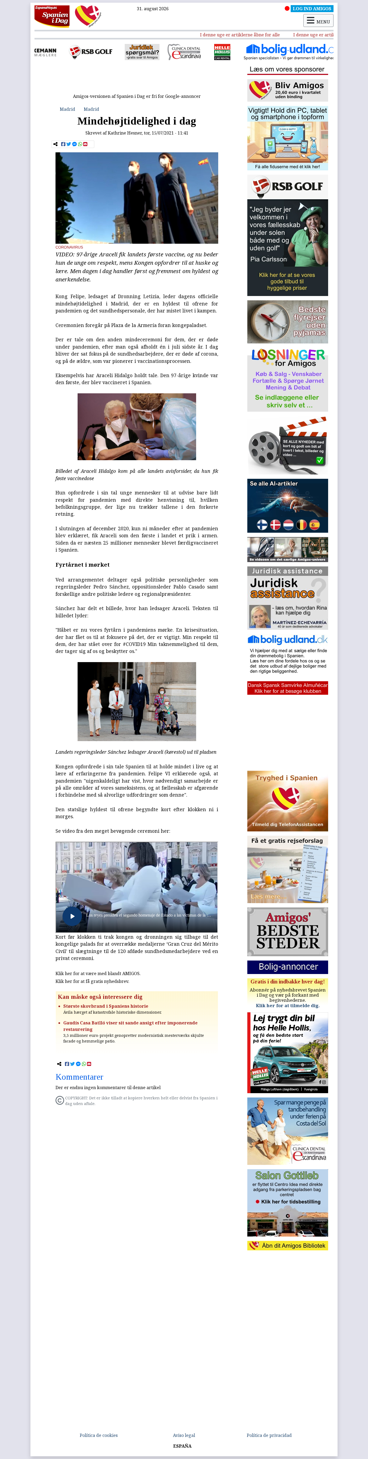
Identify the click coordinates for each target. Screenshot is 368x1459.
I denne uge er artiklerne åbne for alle (214, 35)
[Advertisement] (136, 79)
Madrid (67, 109)
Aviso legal (184, 1435)
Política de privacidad (269, 1435)
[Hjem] (52, 16)
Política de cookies (99, 1435)
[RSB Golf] (52, 52)
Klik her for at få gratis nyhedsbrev (91, 981)
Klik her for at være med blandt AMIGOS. (98, 973)
